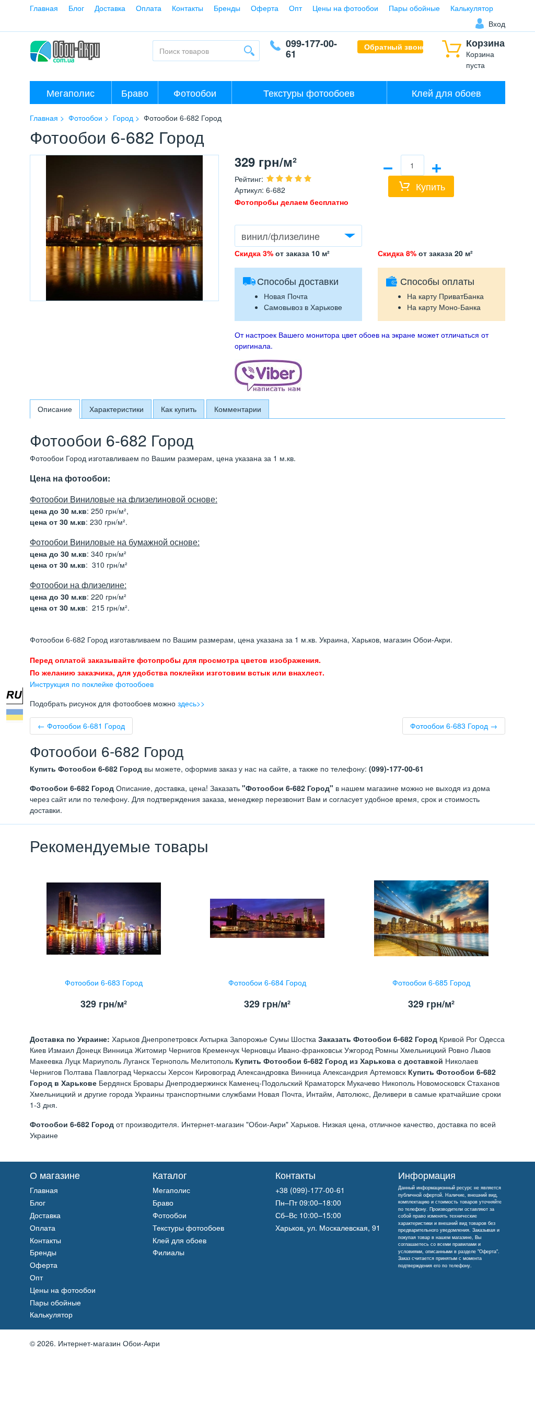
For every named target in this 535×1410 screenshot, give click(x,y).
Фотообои (194, 92)
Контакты (187, 8)
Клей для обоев (446, 92)
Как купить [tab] (178, 409)
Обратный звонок (394, 46)
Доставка (110, 8)
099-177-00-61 (311, 49)
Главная (44, 8)
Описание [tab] (55, 409)
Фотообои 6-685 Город (431, 982)
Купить (430, 186)
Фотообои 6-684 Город (267, 982)
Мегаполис (70, 92)
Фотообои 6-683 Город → (453, 725)
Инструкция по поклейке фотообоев (92, 684)
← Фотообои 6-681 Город (81, 725)
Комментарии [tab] (237, 409)
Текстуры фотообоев (309, 92)
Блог (76, 8)
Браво (134, 92)
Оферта (264, 8)
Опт (295, 8)
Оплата (148, 8)
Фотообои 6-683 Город (104, 982)
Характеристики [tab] (116, 409)
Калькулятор (471, 8)
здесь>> (191, 703)
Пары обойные (414, 8)
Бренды (227, 8)
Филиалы (168, 1252)
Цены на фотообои (345, 8)
